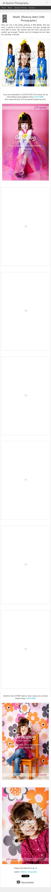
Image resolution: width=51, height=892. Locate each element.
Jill (36, 868)
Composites (32, 872)
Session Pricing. (20, 7)
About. (10, 7)
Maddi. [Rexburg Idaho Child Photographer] (28, 18)
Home (3, 7)
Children (23, 872)
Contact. (32, 7)
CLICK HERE (38, 97)
